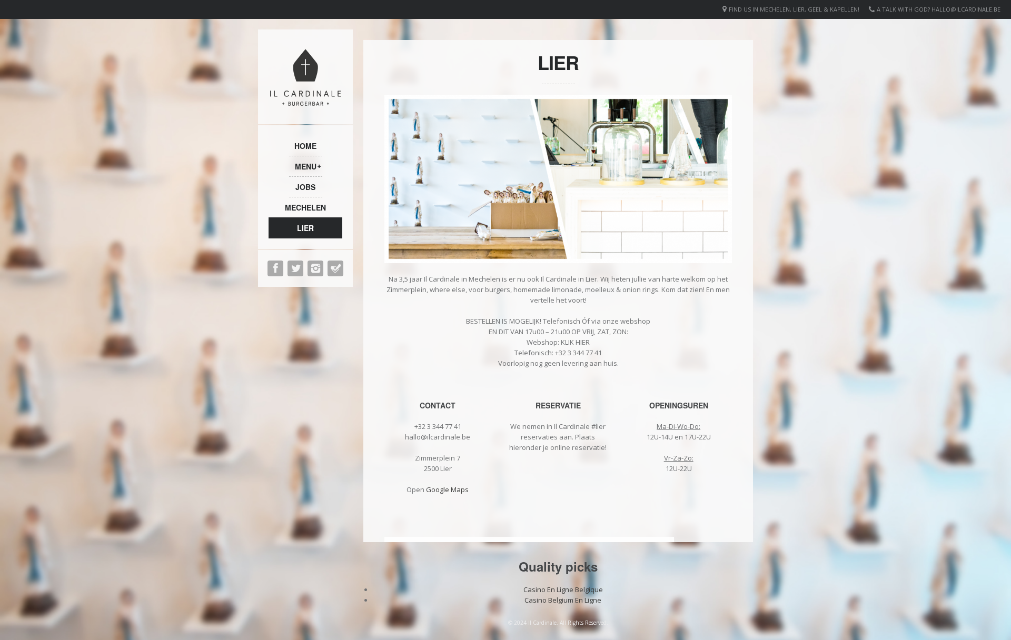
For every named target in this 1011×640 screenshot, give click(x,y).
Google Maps (447, 489)
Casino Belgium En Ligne (562, 600)
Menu (305, 166)
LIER (305, 228)
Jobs (305, 187)
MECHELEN (305, 207)
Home (305, 146)
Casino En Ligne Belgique (563, 589)
